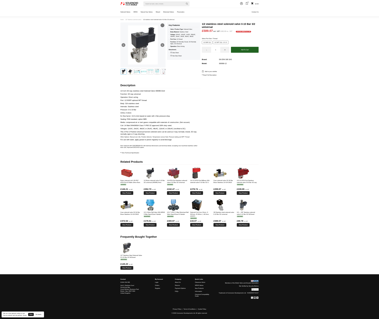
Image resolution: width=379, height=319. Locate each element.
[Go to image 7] (164, 72)
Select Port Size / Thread (209, 38)
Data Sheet (175, 52)
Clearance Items (200, 282)
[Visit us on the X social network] (252, 298)
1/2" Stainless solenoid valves (133, 19)
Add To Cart (245, 50)
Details (25, 315)
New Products (199, 288)
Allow (30, 314)
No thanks (38, 314)
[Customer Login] (241, 4)
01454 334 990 (125, 282)
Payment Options (180, 288)
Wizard (158, 12)
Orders (157, 285)
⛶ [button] (162, 25)
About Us (178, 282)
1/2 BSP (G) (207, 42)
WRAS (135, 12)
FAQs (176, 291)
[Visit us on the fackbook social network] (255, 298)
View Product (126, 193)
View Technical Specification (130, 153)
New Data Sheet (177, 56)
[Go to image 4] (144, 72)
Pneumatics (180, 12)
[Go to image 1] (124, 72)
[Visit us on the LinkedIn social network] (257, 298)
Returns (177, 285)
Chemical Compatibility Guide (202, 295)
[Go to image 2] (130, 72)
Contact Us (255, 12)
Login (156, 282)
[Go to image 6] (157, 72)
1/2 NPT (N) (220, 42)
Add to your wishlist (211, 71)
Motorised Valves (168, 12)
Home (122, 19)
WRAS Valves (199, 285)
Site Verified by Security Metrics (249, 286)
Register (157, 288)
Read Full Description (210, 75)
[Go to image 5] (150, 72)
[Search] (187, 3)
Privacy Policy (177, 309)
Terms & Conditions (189, 309)
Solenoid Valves (125, 12)
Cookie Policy (202, 309)
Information (198, 291)
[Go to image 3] (137, 72)
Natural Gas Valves (147, 12)
